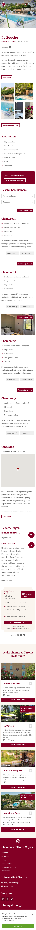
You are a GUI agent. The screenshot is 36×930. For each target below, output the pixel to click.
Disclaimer (5, 871)
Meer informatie (8, 921)
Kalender (11, 253)
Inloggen (4, 860)
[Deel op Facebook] (21, 635)
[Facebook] (7, 899)
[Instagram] (3, 899)
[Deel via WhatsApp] (18, 635)
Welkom (4, 853)
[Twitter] (11, 899)
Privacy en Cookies (8, 867)
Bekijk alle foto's (10, 125)
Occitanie (5, 41)
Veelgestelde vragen (12, 883)
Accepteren (18, 926)
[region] (18, 920)
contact (13, 628)
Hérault (13, 41)
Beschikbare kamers (18, 622)
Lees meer (7, 77)
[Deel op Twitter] (24, 635)
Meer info (26, 253)
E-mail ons (8, 886)
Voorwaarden (6, 863)
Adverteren (5, 856)
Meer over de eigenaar (14, 180)
